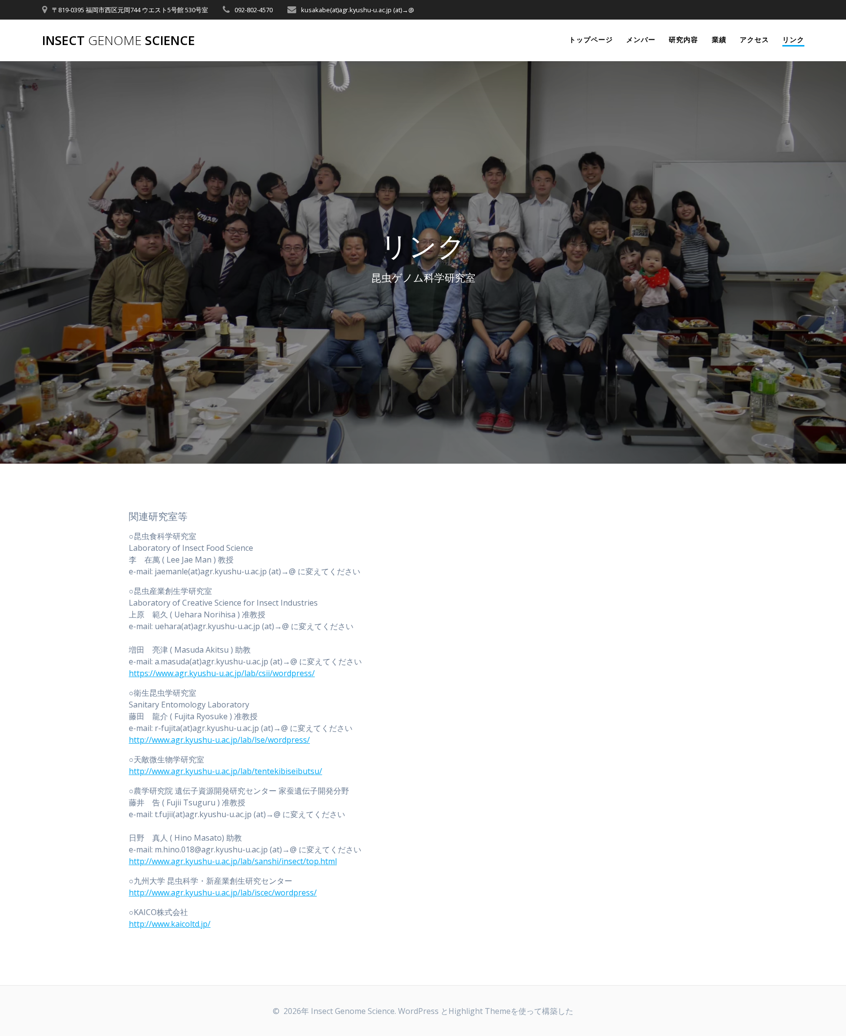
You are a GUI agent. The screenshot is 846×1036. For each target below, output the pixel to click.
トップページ (591, 39)
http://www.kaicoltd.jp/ (170, 923)
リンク (793, 39)
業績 (719, 39)
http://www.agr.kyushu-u (174, 861)
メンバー (641, 39)
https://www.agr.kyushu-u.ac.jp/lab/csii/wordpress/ (222, 673)
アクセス (754, 39)
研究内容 (683, 39)
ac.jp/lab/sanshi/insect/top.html (279, 861)
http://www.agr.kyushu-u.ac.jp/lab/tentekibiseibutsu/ (225, 771)
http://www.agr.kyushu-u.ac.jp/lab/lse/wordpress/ (219, 739)
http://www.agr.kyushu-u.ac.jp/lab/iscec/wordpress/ (223, 892)
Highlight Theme (479, 1011)
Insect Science (118, 40)
